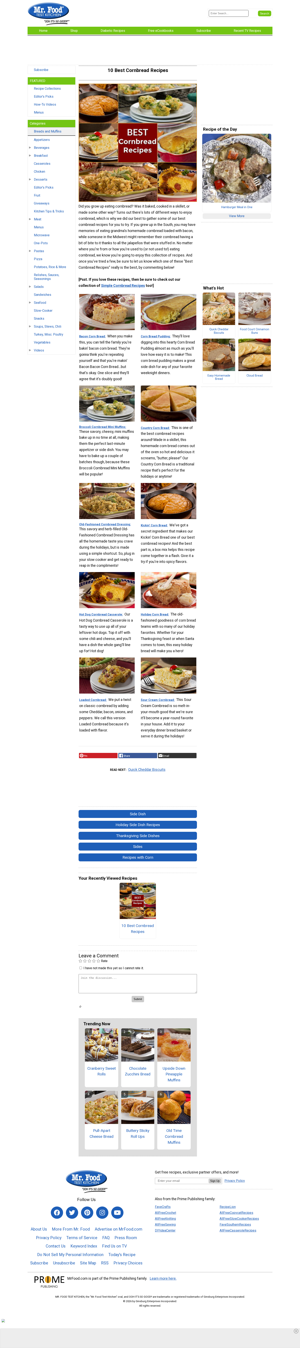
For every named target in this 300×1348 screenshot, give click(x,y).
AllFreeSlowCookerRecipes (239, 1219)
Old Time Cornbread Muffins (174, 1136)
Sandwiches (42, 295)
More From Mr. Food (71, 1229)
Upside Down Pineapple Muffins (174, 1074)
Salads (39, 287)
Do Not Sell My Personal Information (70, 1254)
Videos (39, 350)
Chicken (39, 171)
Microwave (42, 235)
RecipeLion (228, 1207)
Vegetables (42, 342)
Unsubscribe (64, 1263)
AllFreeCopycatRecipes (236, 1213)
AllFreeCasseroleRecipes (238, 1230)
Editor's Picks (43, 96)
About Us (39, 1229)
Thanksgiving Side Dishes (138, 835)
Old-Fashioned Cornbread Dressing (104, 524)
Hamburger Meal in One (236, 207)
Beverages (41, 148)
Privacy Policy (48, 1237)
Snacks (39, 318)
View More (236, 216)
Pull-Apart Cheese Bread (101, 1133)
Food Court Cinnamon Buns (254, 331)
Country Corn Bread (155, 428)
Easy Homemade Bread (219, 377)
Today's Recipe (122, 1254)
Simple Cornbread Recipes (123, 286)
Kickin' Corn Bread (154, 525)
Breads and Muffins (47, 131)
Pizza (38, 259)
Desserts (40, 179)
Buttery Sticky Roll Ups (137, 1133)
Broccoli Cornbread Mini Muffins (102, 427)
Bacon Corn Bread (92, 336)
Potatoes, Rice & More (50, 267)
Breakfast (41, 156)
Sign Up (215, 1180)
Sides (137, 846)
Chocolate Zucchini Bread (137, 1071)
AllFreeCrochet (165, 1213)
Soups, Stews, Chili (47, 326)
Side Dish (138, 814)
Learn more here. (163, 1278)
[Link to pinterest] (87, 1213)
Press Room (125, 1237)
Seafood (40, 303)
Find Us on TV (114, 1246)
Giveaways (41, 203)
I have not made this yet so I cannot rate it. (113, 968)
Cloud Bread (255, 375)
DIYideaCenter (165, 1230)
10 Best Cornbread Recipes (137, 928)
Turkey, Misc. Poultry (48, 334)
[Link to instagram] (102, 1213)
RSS (105, 1263)
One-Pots (41, 243)
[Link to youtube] (117, 1213)
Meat (37, 219)
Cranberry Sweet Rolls (101, 1071)
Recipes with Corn (137, 857)
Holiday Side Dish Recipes (138, 824)
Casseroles (42, 164)
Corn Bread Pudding (155, 336)
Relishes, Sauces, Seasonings (46, 277)
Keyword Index (83, 1246)
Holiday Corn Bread (154, 614)
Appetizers (42, 140)
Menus (39, 112)
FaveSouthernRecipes (235, 1224)
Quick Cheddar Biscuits (147, 770)
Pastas (39, 251)
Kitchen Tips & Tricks (49, 211)
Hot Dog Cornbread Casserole (100, 614)
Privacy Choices (127, 1263)
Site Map (88, 1263)
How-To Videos (45, 104)
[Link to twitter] (72, 1213)
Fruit (37, 195)
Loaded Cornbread (92, 700)
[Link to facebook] (57, 1213)
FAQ (106, 1237)
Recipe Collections (47, 89)
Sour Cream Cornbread (157, 700)
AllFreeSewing (165, 1224)
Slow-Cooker (43, 311)
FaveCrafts (163, 1207)
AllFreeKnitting (165, 1219)
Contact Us (56, 1246)
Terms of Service (81, 1237)
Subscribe (41, 70)
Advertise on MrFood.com (118, 1229)
